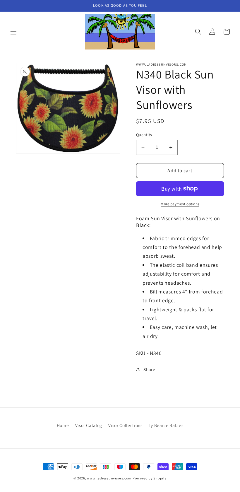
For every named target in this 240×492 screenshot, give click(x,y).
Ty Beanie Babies (166, 425)
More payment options (180, 203)
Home (63, 425)
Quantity (144, 134)
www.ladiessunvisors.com (109, 478)
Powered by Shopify (150, 478)
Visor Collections (125, 425)
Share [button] (149, 369)
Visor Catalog (88, 425)
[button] (13, 32)
